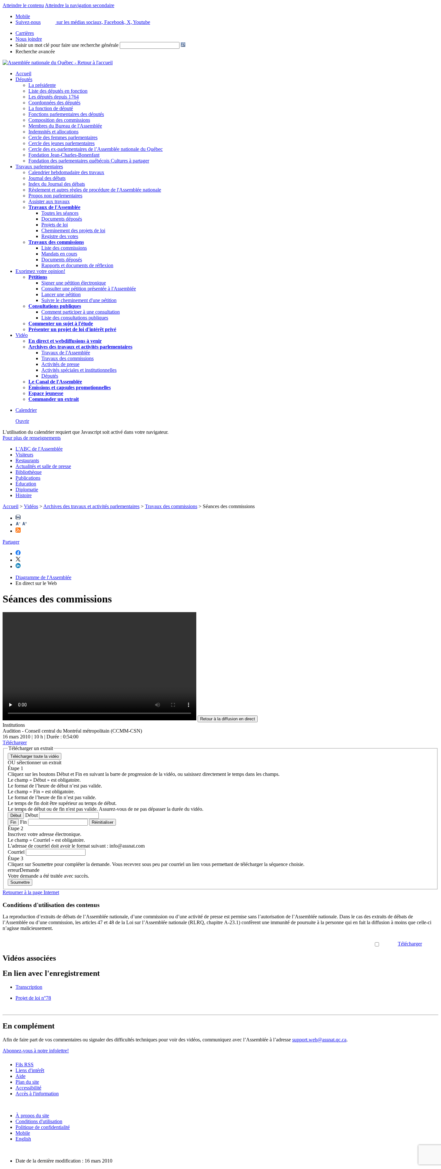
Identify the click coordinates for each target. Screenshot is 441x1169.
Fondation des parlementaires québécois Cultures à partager (88, 160)
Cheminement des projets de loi (73, 230)
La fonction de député (50, 108)
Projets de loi (54, 224)
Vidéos (31, 506)
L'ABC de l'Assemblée (39, 449)
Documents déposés (61, 219)
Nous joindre (28, 39)
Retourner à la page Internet (31, 892)
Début (15, 815)
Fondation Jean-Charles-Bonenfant (63, 155)
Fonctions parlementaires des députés (66, 114)
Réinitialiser (102, 822)
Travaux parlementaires (39, 166)
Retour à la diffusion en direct (227, 718)
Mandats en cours (59, 253)
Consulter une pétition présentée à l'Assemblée (88, 288)
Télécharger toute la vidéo (34, 756)
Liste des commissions (64, 248)
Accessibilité (28, 1088)
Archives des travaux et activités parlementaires (91, 506)
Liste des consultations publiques (74, 317)
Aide (20, 1076)
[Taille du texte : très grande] (24, 524)
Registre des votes (59, 236)
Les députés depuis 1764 (53, 96)
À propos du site (32, 1115)
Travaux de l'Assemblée (54, 207)
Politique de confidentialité (42, 1127)
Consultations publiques (54, 306)
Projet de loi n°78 (33, 998)
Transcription (28, 987)
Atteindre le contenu (23, 5)
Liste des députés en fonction (57, 91)
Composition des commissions (59, 120)
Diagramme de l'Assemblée (43, 577)
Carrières (24, 33)
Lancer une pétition (61, 294)
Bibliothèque (28, 472)
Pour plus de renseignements (32, 438)
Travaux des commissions (56, 242)
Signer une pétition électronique (73, 283)
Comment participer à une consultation (80, 312)
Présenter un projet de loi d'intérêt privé (72, 329)
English (23, 1139)
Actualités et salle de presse (43, 466)
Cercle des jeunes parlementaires (61, 143)
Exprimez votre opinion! (40, 271)
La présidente (42, 85)
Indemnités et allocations (53, 131)
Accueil (23, 73)
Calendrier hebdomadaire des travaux (66, 172)
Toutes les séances (59, 213)
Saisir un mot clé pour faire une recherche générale (66, 45)
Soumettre (20, 882)
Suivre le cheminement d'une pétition (79, 300)
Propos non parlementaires (55, 195)
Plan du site (27, 1082)
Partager (11, 542)
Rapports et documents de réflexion (77, 265)
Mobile (22, 1133)
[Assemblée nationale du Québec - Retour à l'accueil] (58, 62)
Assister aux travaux (49, 201)
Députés (23, 79)
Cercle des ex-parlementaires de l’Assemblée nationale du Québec (95, 149)
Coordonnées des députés (54, 102)
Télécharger (410, 943)
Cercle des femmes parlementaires (62, 137)
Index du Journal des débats (56, 184)
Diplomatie (26, 489)
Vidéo (21, 335)
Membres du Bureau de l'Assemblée (65, 126)
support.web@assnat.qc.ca (319, 1039)
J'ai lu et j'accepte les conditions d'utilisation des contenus (315, 943)
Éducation (25, 483)
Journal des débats (47, 178)
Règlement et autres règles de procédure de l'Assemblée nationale (94, 190)
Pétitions (37, 277)
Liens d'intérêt (29, 1070)
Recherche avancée (35, 51)
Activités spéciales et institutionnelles (79, 370)
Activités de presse (60, 364)
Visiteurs (24, 454)
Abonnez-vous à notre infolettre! (36, 1050)
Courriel (16, 852)
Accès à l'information (37, 1093)
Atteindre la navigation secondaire (79, 5)
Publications (27, 478)
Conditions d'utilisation (38, 1121)
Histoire (23, 495)
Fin (13, 822)
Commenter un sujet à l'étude (60, 323)
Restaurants (27, 460)
